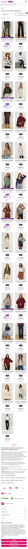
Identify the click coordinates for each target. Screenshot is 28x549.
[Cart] (12, 35)
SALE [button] (8, 18)
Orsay (2, 477)
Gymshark (3, 482)
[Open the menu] (1, 4)
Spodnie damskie (5, 471)
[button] (7, 14)
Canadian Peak (10, 482)
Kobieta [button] (3, 18)
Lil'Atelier (12, 477)
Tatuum (6, 477)
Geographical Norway (20, 477)
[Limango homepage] (4, 1)
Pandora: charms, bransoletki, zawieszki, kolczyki (12, 480)
